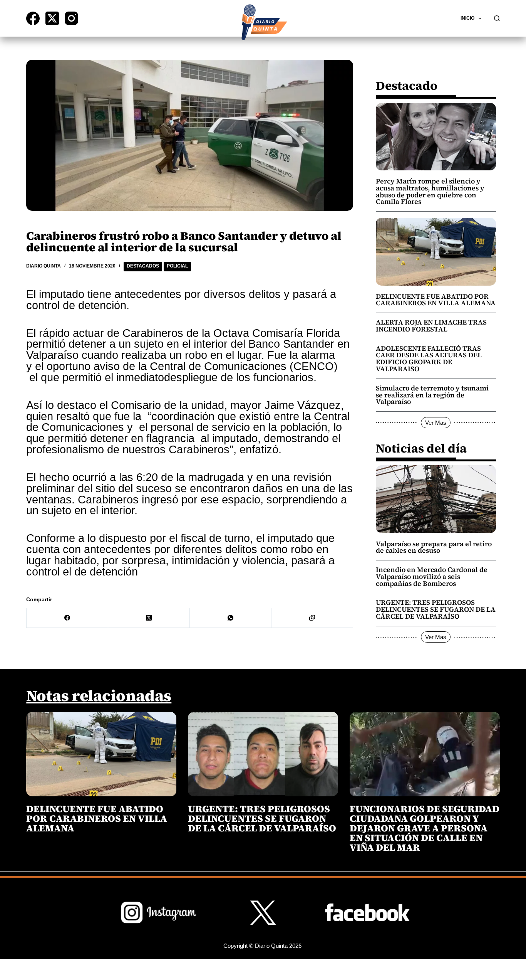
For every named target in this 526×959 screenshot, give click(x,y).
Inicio (467, 18)
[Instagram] (71, 18)
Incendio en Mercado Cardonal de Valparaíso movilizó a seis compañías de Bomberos (431, 576)
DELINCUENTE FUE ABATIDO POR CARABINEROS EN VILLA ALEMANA (436, 300)
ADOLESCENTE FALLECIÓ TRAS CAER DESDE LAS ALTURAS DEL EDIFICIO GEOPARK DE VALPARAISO (429, 359)
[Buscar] (497, 18)
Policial (177, 266)
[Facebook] (33, 18)
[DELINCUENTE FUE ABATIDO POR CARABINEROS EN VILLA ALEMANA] (101, 754)
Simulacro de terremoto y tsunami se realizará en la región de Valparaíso (432, 395)
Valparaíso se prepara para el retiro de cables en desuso (434, 547)
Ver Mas (435, 422)
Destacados (143, 266)
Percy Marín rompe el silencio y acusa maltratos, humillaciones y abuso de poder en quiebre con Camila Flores (430, 191)
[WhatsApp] (230, 618)
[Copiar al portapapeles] (312, 618)
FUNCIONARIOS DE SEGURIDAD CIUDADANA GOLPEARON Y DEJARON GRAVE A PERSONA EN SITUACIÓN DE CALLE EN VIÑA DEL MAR (424, 828)
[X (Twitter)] (52, 18)
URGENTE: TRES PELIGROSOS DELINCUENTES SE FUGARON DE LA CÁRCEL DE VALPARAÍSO (436, 609)
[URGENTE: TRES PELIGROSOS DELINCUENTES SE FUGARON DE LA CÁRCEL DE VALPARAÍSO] (263, 754)
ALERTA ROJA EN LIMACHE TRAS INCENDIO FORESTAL (431, 326)
